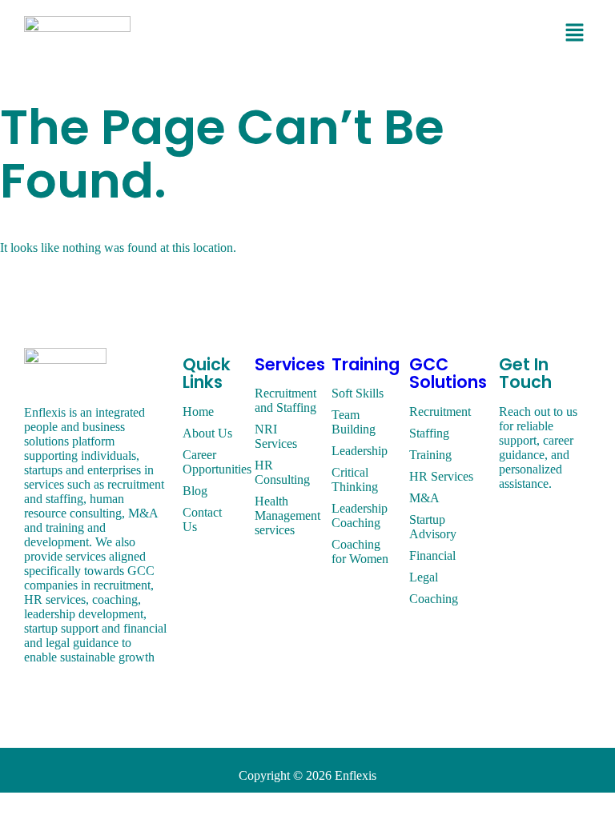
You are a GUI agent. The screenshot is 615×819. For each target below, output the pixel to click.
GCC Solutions (448, 373)
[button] (575, 33)
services (290, 364)
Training (366, 364)
